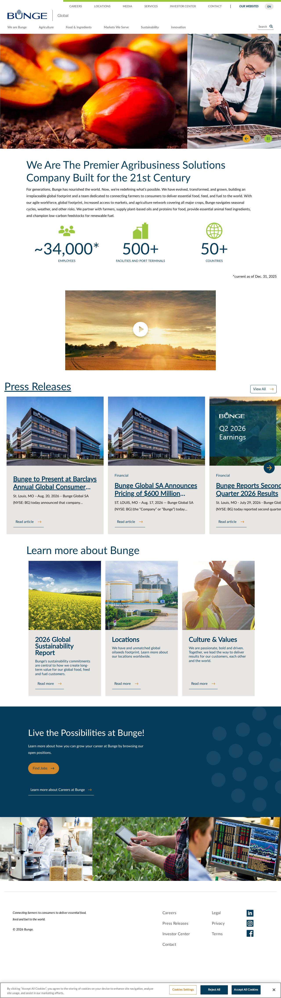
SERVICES (151, 6)
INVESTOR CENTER (183, 6)
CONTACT (215, 6)
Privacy (218, 924)
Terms (217, 934)
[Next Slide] (257, 139)
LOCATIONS (102, 6)
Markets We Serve (116, 27)
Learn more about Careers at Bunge (58, 790)
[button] (140, 330)
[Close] (274, 989)
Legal (216, 913)
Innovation (178, 27)
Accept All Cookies (246, 989)
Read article (25, 522)
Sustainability (150, 27)
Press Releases (175, 924)
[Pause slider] (268, 139)
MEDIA (127, 6)
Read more (46, 683)
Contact (169, 945)
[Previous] (247, 139)
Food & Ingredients (79, 27)
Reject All (214, 989)
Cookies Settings (183, 989)
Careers (169, 913)
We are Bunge (17, 27)
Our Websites (249, 6)
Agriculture (46, 27)
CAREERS (75, 6)
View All (260, 389)
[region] (140, 990)
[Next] (269, 467)
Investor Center (176, 934)
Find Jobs (40, 768)
